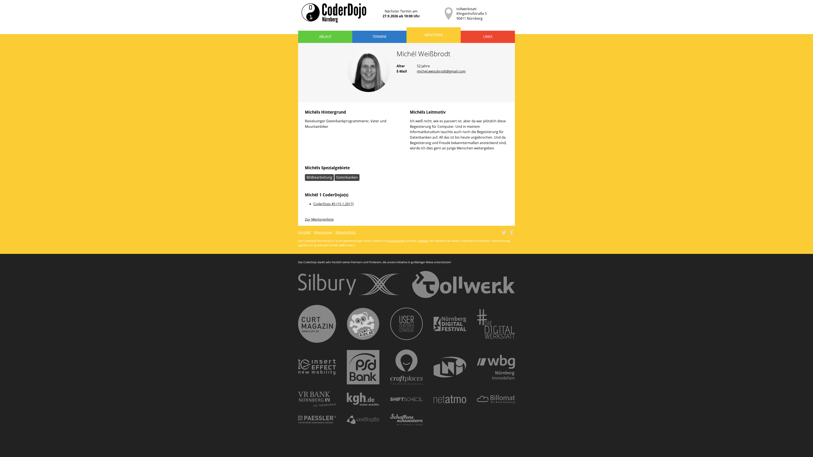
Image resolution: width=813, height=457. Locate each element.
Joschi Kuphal (396, 241)
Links (487, 36)
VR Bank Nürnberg (317, 399)
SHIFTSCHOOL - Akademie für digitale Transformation (406, 399)
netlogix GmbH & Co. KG (363, 419)
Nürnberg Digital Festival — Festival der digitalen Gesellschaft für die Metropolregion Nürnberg (450, 324)
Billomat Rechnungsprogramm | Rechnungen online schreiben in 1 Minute (496, 399)
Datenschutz (346, 232)
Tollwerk (423, 241)
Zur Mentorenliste (319, 219)
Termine (379, 36)
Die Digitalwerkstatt (496, 324)
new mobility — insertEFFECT (317, 367)
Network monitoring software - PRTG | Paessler (317, 419)
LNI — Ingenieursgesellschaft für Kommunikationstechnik (450, 367)
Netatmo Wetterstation (450, 399)
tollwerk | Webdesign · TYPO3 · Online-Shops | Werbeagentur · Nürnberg (463, 284)
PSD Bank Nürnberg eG (363, 367)
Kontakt (304, 232)
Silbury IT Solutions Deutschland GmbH (349, 284)
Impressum (323, 232)
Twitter (504, 232)
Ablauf (325, 36)
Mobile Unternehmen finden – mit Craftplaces (406, 367)
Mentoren (433, 35)
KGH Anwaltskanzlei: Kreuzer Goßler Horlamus (363, 399)
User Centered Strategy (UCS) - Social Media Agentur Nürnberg (406, 324)
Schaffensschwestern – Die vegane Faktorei (406, 419)
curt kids (363, 324)
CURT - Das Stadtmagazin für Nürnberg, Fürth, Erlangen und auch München (317, 324)
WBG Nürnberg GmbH (496, 367)
